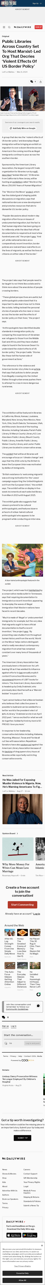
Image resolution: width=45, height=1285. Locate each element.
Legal (26, 1186)
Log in (36, 914)
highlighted (34, 590)
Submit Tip (23, 1138)
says (26, 631)
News (4, 1169)
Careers (27, 1169)
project (29, 192)
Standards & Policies (32, 1201)
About (4, 1186)
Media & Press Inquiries (30, 1192)
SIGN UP (38, 27)
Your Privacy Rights (32, 1182)
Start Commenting (22, 904)
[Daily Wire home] (22, 27)
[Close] (42, 1245)
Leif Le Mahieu (8, 72)
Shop (4, 1178)
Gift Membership (30, 1178)
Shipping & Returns (31, 1197)
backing (8, 751)
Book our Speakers (10, 1199)
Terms (5, 1203)
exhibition (17, 182)
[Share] (40, 81)
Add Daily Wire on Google (24, 128)
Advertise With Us (9, 1191)
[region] (22, 1263)
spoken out (26, 745)
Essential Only (22, 1273)
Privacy (5, 1207)
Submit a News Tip (31, 1205)
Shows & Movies (9, 1174)
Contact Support (30, 1174)
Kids (4, 1182)
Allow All (22, 1280)
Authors (5, 1195)
